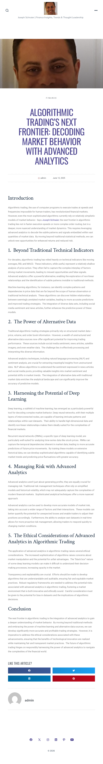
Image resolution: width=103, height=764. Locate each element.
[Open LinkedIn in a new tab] (56, 739)
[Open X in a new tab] (39, 739)
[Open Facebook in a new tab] (31, 739)
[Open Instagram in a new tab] (48, 739)
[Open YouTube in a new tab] (72, 739)
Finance (51, 98)
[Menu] (96, 10)
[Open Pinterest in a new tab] (64, 739)
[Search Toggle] (7, 10)
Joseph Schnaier (50, 220)
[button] (29, 671)
